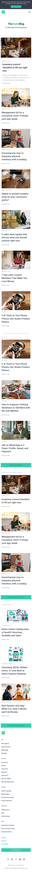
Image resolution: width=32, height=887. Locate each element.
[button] (29, 12)
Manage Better (6, 61)
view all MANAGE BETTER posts (16, 597)
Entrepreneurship (6, 625)
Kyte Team (7, 83)
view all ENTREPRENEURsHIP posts (16, 725)
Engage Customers (7, 190)
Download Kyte (16, 850)
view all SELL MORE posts (16, 465)
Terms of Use (11, 865)
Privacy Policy (20, 865)
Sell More (4, 311)
